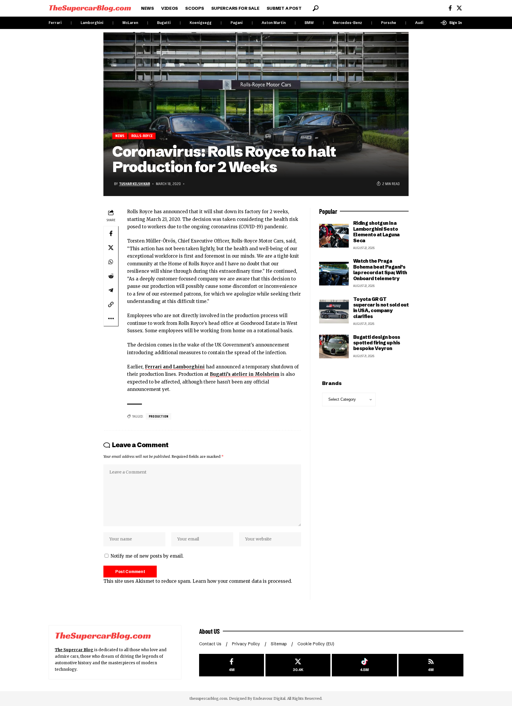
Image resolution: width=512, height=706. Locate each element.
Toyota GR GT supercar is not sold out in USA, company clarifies (381, 307)
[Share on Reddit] (111, 276)
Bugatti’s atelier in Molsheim (244, 374)
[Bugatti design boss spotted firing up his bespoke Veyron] (334, 346)
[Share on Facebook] (111, 233)
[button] (316, 8)
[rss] (431, 665)
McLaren (130, 22)
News (120, 136)
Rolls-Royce (142, 136)
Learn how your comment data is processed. (242, 581)
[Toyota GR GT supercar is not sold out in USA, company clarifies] (334, 311)
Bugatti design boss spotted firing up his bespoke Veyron (376, 343)
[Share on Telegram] (111, 290)
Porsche (388, 22)
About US (209, 631)
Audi (419, 22)
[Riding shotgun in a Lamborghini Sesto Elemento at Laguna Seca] (334, 236)
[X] (459, 8)
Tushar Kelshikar (134, 183)
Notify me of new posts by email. (147, 556)
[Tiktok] (364, 665)
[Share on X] (111, 247)
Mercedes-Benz (347, 22)
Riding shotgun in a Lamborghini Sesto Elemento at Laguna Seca (376, 231)
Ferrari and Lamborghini (175, 367)
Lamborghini (92, 22)
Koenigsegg (201, 22)
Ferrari (55, 22)
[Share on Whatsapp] (111, 262)
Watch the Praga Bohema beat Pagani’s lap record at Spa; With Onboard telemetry (380, 269)
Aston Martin (274, 22)
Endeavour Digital (269, 698)
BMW (309, 22)
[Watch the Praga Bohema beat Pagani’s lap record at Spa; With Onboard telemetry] (334, 273)
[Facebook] (450, 8)
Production (158, 416)
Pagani (237, 22)
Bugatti (164, 22)
